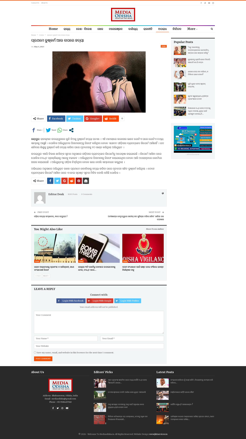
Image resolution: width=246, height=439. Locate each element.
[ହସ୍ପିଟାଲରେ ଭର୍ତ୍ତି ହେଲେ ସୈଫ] (162, 395)
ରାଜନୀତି (148, 29)
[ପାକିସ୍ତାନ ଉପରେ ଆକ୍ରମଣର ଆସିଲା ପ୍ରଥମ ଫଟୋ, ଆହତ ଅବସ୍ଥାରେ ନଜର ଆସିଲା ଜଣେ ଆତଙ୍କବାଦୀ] (162, 419)
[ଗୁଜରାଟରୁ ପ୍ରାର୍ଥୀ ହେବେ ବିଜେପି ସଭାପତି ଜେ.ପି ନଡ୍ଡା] (180, 62)
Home (53, 29)
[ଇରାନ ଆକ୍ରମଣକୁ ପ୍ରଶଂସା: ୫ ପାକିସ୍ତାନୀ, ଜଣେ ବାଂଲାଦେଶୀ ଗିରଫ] (55, 248)
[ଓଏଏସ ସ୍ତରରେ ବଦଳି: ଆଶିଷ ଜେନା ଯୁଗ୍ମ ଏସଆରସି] (100, 395)
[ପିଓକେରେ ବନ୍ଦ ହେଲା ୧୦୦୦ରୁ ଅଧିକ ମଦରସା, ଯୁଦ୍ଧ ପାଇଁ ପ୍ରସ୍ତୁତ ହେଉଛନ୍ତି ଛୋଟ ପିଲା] (180, 111)
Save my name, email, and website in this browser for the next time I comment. (75, 352)
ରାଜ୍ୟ (67, 29)
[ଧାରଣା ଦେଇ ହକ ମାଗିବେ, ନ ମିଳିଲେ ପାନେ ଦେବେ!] (180, 74)
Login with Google (102, 300)
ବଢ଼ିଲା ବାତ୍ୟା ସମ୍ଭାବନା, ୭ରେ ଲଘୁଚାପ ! (50, 216)
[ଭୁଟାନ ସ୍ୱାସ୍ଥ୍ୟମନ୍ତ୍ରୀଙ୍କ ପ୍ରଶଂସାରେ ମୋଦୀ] (180, 99)
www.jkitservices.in (158, 434)
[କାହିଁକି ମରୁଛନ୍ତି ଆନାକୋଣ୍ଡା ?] (162, 407)
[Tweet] (51, 130)
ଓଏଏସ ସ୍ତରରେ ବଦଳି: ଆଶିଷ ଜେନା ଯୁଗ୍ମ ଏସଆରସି (127, 392)
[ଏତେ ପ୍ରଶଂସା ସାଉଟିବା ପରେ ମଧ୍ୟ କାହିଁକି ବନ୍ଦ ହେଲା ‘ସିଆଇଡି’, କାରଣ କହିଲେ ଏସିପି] (100, 383)
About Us (44, 3)
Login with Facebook (73, 300)
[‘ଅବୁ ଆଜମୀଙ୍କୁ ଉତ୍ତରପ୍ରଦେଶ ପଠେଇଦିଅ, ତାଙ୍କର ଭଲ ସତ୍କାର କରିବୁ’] (180, 50)
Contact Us (35, 3)
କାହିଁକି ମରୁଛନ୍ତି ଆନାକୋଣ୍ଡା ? (182, 404)
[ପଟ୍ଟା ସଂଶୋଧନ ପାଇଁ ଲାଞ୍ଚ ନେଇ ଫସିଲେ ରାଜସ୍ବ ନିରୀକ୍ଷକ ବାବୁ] (143, 248)
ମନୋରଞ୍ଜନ (116, 29)
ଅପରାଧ (162, 29)
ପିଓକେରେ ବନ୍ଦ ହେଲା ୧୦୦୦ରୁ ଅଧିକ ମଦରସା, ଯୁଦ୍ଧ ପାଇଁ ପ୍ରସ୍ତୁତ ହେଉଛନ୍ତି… (199, 111)
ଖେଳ (100, 29)
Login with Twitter (129, 300)
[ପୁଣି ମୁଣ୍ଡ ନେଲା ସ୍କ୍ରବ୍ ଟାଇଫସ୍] (180, 87)
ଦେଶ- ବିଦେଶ (84, 29)
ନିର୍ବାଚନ (177, 29)
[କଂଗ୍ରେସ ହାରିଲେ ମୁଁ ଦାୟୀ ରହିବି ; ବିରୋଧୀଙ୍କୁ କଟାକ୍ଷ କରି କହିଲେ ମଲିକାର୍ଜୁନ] (162, 383)
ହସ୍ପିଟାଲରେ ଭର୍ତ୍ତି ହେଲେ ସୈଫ (182, 392)
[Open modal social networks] (71, 130)
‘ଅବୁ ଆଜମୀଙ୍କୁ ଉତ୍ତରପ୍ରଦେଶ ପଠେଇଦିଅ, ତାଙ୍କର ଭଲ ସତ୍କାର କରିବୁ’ (198, 50)
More (191, 29)
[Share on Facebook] (36, 130)
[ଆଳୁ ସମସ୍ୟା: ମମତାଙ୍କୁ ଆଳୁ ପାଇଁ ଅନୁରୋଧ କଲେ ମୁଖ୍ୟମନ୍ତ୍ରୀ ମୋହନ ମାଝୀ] (100, 407)
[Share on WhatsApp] (62, 130)
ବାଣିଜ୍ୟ (133, 29)
